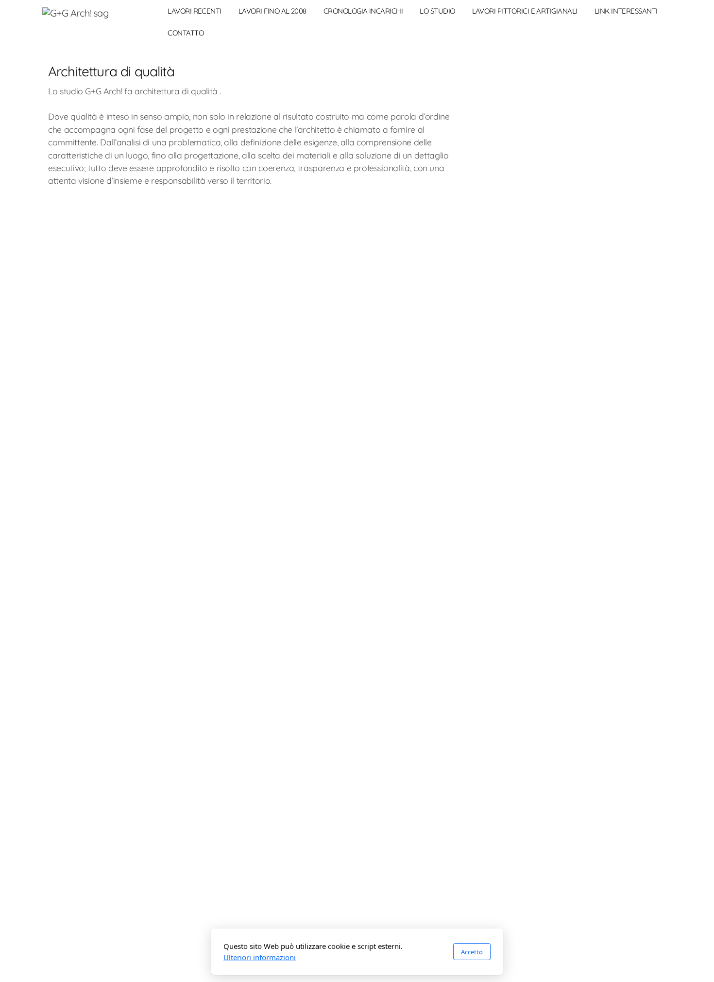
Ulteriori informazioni (259, 957)
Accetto (472, 951)
